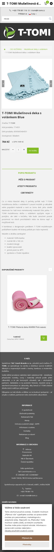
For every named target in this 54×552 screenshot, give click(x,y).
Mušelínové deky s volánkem (35, 49)
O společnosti (27, 410)
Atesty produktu (27, 186)
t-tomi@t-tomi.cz (38, 10)
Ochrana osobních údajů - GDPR (27, 424)
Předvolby (27, 545)
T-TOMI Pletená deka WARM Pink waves (27, 327)
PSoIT (39, 550)
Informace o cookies (27, 427)
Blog (27, 438)
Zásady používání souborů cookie (19, 531)
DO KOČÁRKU (16, 49)
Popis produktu (27, 173)
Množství (5, 150)
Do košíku (33, 150)
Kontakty (27, 431)
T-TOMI (12, 123)
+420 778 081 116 (19, 10)
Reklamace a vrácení (27, 434)
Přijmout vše (27, 538)
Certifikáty (27, 192)
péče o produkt (27, 179)
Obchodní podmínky (27, 413)
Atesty (27, 420)
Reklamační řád (27, 417)
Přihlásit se (22, 14)
